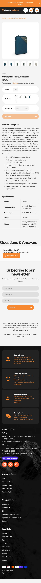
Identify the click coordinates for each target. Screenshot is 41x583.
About (4, 560)
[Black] (16, 96)
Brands (4, 553)
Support (5, 521)
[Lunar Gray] (20, 96)
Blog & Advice (7, 557)
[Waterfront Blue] (16, 100)
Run (3, 540)
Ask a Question (12, 256)
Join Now (16, 403)
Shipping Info (7, 482)
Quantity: (9, 108)
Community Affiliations (10, 514)
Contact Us (6, 508)
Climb (4, 533)
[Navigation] (37, 10)
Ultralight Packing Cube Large (16, 18)
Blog (3, 511)
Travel (4, 543)
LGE (15, 89)
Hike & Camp (7, 537)
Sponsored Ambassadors (11, 518)
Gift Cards (6, 550)
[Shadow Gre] (25, 96)
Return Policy (7, 485)
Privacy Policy (7, 489)
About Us (5, 504)
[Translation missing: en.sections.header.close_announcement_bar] (40, 3)
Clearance (6, 547)
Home (4, 18)
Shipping (15, 83)
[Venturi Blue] (29, 96)
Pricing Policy (7, 492)
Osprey (4, 74)
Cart (3, 478)
